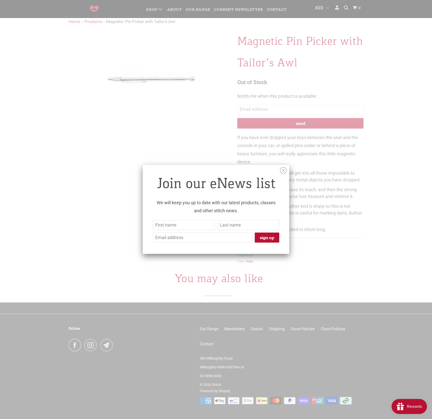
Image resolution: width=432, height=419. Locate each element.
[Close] (283, 169)
